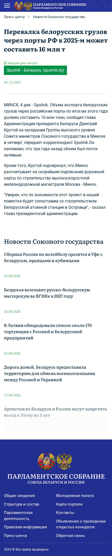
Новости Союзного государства (59, 17)
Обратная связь (70, 535)
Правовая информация (25, 527)
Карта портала (69, 504)
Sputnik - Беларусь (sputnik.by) (35, 70)
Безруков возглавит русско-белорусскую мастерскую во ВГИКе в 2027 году (47, 292)
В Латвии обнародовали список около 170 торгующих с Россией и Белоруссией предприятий (48, 331)
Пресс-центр (14, 17)
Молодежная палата (75, 495)
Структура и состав (21, 504)
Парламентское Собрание (56, 478)
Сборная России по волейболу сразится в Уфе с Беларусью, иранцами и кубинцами (53, 257)
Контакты (65, 512)
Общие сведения (19, 495)
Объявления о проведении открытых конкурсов (81, 524)
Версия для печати (22, 63)
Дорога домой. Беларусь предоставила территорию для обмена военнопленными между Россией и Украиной (49, 373)
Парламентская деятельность (18, 515)
